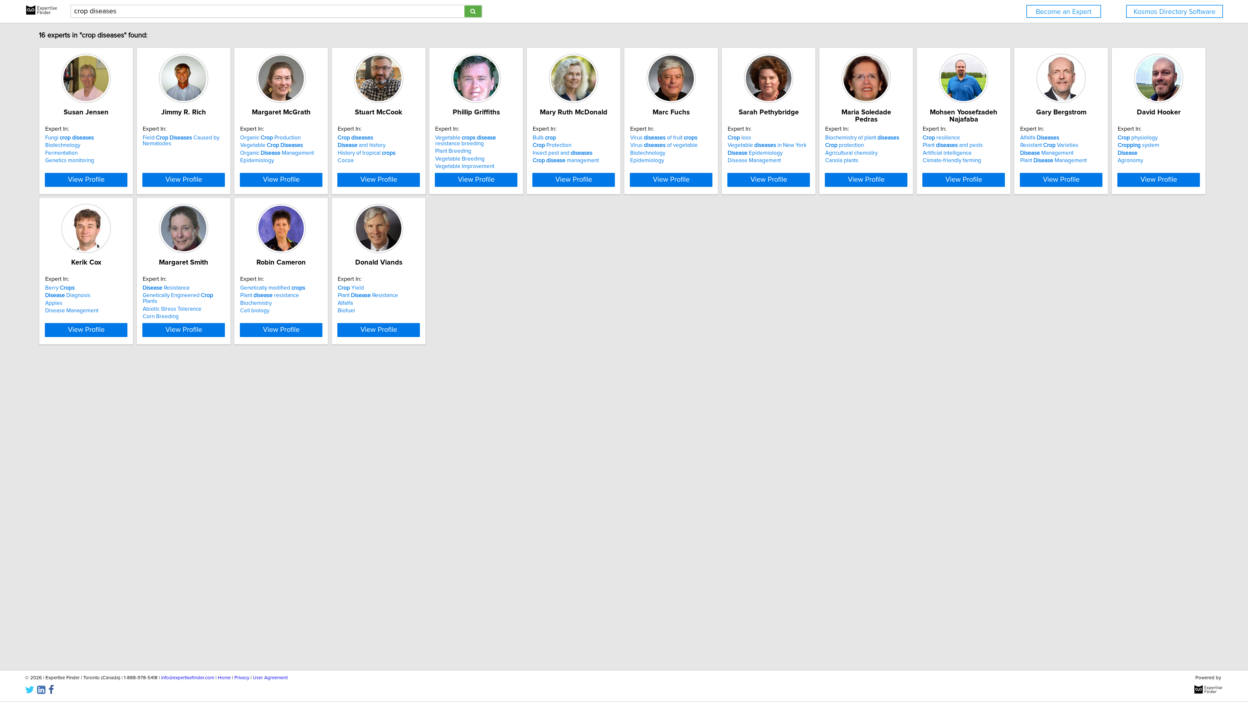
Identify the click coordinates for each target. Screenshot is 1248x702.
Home (224, 677)
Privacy (241, 677)
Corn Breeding (161, 316)
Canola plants (841, 160)
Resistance (166, 288)
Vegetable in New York (767, 145)
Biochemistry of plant (862, 138)
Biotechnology (62, 145)
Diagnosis (67, 295)
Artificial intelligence (947, 153)
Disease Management (754, 160)
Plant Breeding (453, 151)
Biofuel (346, 311)
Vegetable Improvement (464, 166)
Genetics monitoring (69, 160)
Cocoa (346, 160)
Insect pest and (562, 153)
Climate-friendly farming (952, 160)
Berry (60, 288)
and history (361, 145)
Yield (351, 288)
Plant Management (1053, 160)
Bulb (544, 138)
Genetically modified (272, 288)
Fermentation (61, 153)
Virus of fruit (663, 138)
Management (1046, 153)
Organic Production (270, 138)
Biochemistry (256, 303)
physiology (1138, 138)
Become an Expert (1063, 11)
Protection (552, 145)
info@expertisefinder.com (187, 677)
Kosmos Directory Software (1175, 11)
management (566, 160)
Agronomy (1130, 160)
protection (844, 145)
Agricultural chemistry (851, 153)
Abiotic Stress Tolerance (172, 309)
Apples (53, 303)
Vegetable (271, 145)
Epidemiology (257, 160)
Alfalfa (1039, 138)
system (1138, 145)
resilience (941, 138)
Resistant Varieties (1049, 145)
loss (739, 138)
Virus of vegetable (664, 145)
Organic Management (277, 153)
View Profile (86, 179)
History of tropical (367, 153)
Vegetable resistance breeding (465, 141)
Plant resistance (269, 295)
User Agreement (270, 677)
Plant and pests (953, 145)
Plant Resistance (368, 295)
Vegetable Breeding (460, 159)
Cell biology (254, 311)
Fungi (69, 138)
